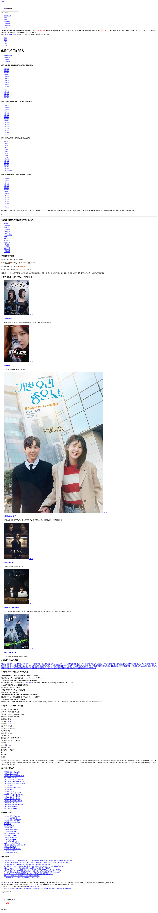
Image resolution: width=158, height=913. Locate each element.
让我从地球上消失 (12, 820)
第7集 (6, 153)
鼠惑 (8, 785)
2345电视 (7, 248)
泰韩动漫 (7, 25)
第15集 (6, 96)
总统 (7, 824)
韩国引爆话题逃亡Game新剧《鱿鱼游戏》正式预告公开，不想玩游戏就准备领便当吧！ (32, 870)
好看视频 (7, 242)
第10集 (6, 86)
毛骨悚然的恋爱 (13, 804)
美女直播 (7, 903)
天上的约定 (11, 831)
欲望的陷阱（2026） (13, 787)
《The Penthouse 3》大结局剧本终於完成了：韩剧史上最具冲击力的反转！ (28, 874)
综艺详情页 (44, 888)
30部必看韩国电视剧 (133, 664)
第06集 (6, 78)
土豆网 (6, 246)
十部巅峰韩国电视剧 (136, 666)
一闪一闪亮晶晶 (12, 822)
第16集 (6, 98)
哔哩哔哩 (7, 240)
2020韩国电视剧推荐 (70, 668)
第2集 (6, 143)
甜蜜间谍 (9, 826)
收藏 (5, 38)
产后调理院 (10, 808)
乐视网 (6, 244)
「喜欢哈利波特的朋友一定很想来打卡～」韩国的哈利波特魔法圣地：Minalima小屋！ (32, 872)
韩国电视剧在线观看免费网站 (117, 664)
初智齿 (9, 791)
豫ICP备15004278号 (33, 886)
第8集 (6, 155)
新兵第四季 (12, 797)
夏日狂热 (11, 803)
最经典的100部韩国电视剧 (121, 666)
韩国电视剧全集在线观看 (41, 664)
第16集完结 (8, 170)
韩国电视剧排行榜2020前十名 (86, 668)
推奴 (8, 827)
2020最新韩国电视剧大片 (45, 666)
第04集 (6, 74)
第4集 (6, 147)
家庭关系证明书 (9, 562)
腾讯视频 (7, 225)
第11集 (6, 88)
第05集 (6, 76)
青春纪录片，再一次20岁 (15, 845)
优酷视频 (7, 229)
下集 (5, 45)
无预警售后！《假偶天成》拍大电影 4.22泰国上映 (21, 878)
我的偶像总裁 (13, 801)
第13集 (6, 92)
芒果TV (6, 227)
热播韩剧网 (8, 55)
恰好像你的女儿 (12, 849)
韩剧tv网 (3, 1)
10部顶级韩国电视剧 (73, 664)
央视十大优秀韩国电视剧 (9, 664)
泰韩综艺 (7, 23)
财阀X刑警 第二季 (10, 652)
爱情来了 (11, 806)
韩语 (9, 721)
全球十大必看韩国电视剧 (25, 664)
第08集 (6, 82)
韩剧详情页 (11, 888)
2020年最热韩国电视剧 (93, 666)
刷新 (16, 266)
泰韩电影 (7, 21)
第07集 (6, 80)
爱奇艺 (6, 223)
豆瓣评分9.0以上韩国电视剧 (58, 664)
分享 (5, 42)
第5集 (6, 149)
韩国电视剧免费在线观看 (31, 668)
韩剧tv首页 (7, 16)
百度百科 (28, 682)
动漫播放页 (68, 888)
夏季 (8, 789)
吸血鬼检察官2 (11, 841)
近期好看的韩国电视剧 (56, 668)
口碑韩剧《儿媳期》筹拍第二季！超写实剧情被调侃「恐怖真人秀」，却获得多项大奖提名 (34, 866)
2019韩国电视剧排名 (106, 666)
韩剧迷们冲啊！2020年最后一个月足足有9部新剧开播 (22, 876)
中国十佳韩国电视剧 (86, 664)
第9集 (6, 157)
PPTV (6, 237)
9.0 (10, 745)
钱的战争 (10, 847)
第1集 (6, 142)
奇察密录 (10, 851)
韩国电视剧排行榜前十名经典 (62, 666)
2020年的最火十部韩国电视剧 (13, 668)
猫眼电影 (7, 250)
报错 (5, 40)
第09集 (6, 84)
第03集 (6, 73)
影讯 (5, 27)
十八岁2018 (10, 835)
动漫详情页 (60, 888)
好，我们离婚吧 (13, 795)
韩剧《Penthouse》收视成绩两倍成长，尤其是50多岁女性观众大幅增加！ (28, 868)
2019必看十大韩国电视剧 (13, 666)
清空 (5, 8)
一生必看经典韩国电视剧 (29, 666)
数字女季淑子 (11, 837)
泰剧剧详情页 (28, 888)
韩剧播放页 (19, 888)
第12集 (6, 90)
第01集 (6, 69)
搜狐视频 (7, 233)
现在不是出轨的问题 (15, 783)
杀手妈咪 (7, 365)
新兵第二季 (12, 799)
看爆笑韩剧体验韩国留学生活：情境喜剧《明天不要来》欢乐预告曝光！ (28, 864)
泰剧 (5, 19)
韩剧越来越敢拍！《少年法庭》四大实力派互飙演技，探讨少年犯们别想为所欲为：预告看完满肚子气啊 (38, 860)
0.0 (9, 742)
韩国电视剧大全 (44, 668)
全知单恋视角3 (12, 843)
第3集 (6, 145)
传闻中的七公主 (11, 833)
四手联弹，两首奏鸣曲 (11, 607)
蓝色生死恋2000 (12, 816)
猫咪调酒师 (10, 818)
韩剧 (5, 17)
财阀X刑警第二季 (12, 793)
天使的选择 (11, 829)
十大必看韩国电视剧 (79, 666)
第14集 (6, 94)
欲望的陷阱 (8, 318)
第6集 (6, 151)
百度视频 (7, 231)
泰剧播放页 (37, 888)
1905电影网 (8, 235)
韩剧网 (6, 59)
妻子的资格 (11, 852)
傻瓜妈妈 (10, 839)
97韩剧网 (7, 57)
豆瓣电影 (7, 252)
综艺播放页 (52, 888)
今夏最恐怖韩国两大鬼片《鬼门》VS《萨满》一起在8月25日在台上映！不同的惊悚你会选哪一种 (36, 862)
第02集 (6, 71)
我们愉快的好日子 (10, 516)
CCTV (6, 238)
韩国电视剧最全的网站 (100, 664)
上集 (5, 43)
